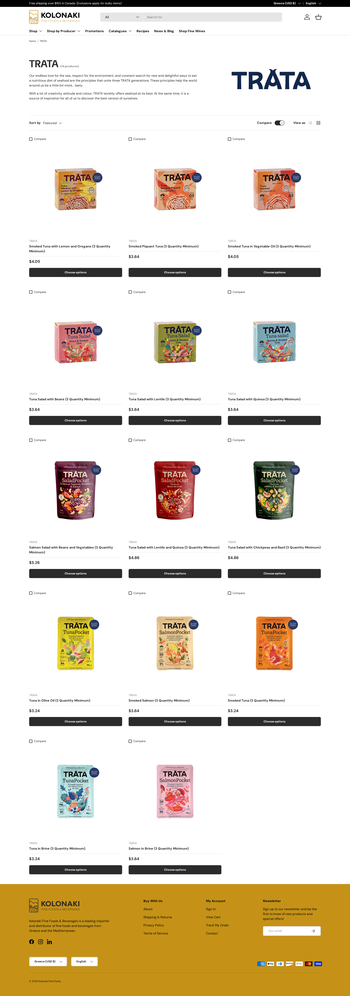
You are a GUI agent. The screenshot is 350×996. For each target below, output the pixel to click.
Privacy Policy (153, 925)
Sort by (35, 123)
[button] (318, 17)
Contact (212, 933)
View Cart (213, 917)
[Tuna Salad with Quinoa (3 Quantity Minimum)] (274, 342)
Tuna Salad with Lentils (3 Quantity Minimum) (165, 399)
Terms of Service (155, 933)
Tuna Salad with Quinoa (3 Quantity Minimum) (264, 399)
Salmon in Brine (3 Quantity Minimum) (159, 848)
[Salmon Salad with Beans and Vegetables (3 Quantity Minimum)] (75, 490)
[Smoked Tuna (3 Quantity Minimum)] (274, 643)
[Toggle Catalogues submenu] (130, 31)
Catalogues (118, 31)
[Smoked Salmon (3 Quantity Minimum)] (175, 643)
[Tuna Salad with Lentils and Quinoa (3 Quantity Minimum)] (175, 490)
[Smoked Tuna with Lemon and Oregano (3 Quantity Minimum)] (75, 189)
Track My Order (217, 925)
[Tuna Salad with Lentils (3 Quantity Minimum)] (175, 342)
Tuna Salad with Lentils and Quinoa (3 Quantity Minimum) (174, 547)
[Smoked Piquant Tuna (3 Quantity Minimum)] (175, 189)
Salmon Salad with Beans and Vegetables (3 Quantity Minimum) (71, 549)
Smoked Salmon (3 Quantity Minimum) (159, 700)
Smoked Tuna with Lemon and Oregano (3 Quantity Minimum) (69, 248)
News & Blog (164, 31)
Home (32, 41)
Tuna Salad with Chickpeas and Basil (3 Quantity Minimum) (274, 547)
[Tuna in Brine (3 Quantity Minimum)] (75, 791)
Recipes (143, 31)
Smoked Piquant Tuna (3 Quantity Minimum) (163, 246)
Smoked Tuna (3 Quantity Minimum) (256, 700)
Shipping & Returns (157, 917)
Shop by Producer (61, 31)
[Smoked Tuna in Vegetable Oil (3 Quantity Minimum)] (274, 189)
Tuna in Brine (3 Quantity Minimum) (57, 848)
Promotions (94, 31)
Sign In (211, 909)
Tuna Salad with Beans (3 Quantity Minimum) (64, 399)
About (148, 909)
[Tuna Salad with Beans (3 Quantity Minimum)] (75, 342)
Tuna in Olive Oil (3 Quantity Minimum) (59, 700)
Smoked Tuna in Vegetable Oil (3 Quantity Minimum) (269, 246)
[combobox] (191, 17)
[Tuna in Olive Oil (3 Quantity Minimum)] (75, 643)
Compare (264, 123)
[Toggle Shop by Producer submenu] (78, 31)
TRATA (43, 41)
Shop (33, 31)
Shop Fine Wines (192, 31)
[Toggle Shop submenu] (40, 31)
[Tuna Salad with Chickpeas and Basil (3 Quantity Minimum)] (274, 490)
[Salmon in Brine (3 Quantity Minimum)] (175, 791)
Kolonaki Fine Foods (49, 981)
